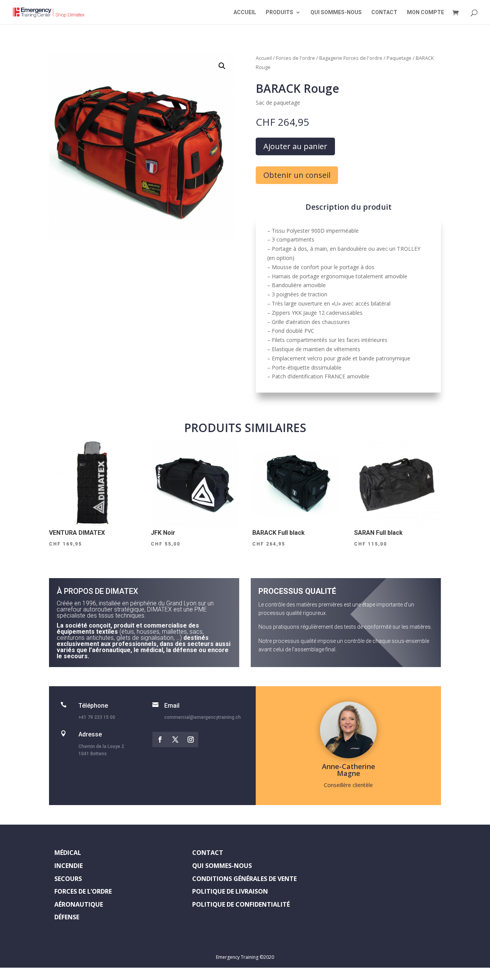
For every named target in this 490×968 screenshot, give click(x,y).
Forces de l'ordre (295, 57)
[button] (222, 66)
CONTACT (384, 12)
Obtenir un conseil (296, 175)
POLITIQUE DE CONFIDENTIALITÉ (241, 904)
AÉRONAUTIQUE (78, 904)
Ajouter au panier (295, 146)
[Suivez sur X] (175, 739)
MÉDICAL (67, 852)
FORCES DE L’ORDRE (83, 891)
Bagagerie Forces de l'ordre (350, 57)
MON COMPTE (425, 12)
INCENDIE (68, 865)
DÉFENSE (66, 917)
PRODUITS (279, 12)
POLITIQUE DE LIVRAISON (230, 891)
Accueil (264, 57)
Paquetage (399, 57)
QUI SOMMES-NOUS (336, 12)
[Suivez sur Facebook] (160, 739)
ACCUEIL (245, 12)
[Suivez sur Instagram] (190, 739)
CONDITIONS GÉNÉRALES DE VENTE (244, 878)
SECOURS (68, 878)
